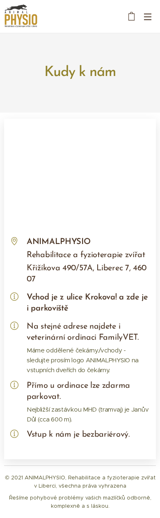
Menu (147, 16)
